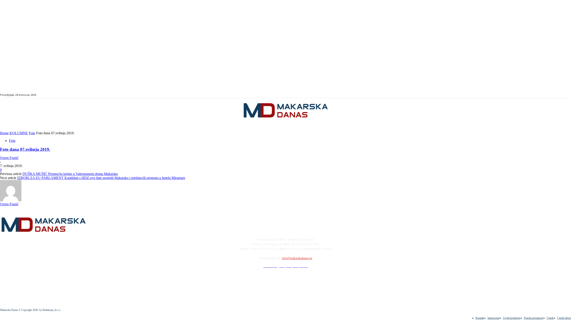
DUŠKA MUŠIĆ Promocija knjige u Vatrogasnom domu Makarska (70, 174)
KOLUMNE (19, 133)
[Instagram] (539, 95)
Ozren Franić (9, 158)
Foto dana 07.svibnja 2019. (25, 149)
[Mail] (545, 95)
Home (4, 133)
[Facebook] (534, 95)
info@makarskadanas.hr (297, 258)
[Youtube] (550, 95)
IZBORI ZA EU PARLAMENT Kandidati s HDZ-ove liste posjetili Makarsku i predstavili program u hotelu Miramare (101, 178)
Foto (32, 133)
